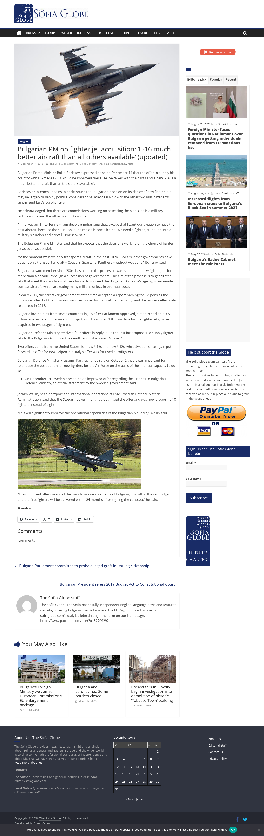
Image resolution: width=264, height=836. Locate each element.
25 (123, 782)
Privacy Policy (217, 759)
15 (151, 766)
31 (117, 789)
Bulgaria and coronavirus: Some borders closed (91, 691)
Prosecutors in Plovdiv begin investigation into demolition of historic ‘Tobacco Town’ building (152, 694)
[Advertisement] (218, 310)
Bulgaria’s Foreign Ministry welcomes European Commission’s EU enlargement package (41, 696)
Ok (233, 829)
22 (151, 774)
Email (191, 462)
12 (130, 766)
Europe (51, 33)
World (66, 33)
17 (117, 774)
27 (137, 782)
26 (130, 782)
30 (157, 782)
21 (144, 774)
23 (157, 774)
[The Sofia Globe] (19, 33)
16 (157, 766)
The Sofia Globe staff (62, 164)
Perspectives (105, 33)
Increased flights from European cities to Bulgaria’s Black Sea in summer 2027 (215, 203)
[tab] (197, 80)
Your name (193, 479)
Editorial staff (217, 745)
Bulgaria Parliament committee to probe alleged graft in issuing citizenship (81, 565)
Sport (157, 33)
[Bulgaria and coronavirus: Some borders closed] (96, 657)
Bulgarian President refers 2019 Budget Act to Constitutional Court (119, 584)
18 (123, 774)
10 (117, 766)
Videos (172, 33)
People (125, 33)
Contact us (215, 752)
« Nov (129, 799)
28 (144, 782)
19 (130, 774)
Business (84, 33)
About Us (214, 739)
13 (137, 766)
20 (137, 774)
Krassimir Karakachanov (112, 164)
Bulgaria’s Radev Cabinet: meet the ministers (212, 261)
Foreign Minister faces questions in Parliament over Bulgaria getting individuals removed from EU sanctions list (215, 138)
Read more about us (28, 763)
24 (117, 782)
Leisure (142, 33)
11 (123, 766)
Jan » (139, 799)
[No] (259, 830)
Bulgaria (33, 33)
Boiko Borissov (88, 164)
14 (144, 766)
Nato (130, 164)
